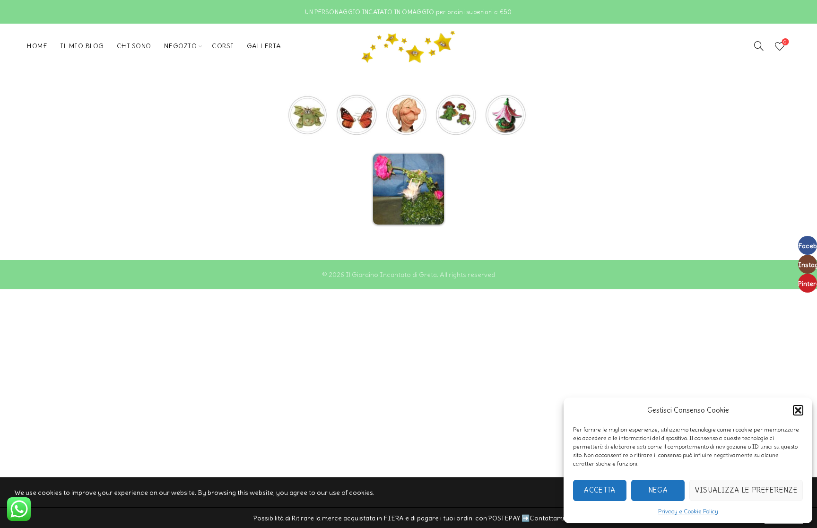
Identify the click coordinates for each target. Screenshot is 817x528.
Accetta (599, 489)
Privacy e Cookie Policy (688, 511)
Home (37, 46)
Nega (658, 489)
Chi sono (134, 46)
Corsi (223, 46)
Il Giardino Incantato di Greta (391, 274)
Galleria (264, 46)
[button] (798, 410)
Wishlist (785, 42)
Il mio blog (82, 46)
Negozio (180, 46)
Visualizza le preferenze (746, 489)
